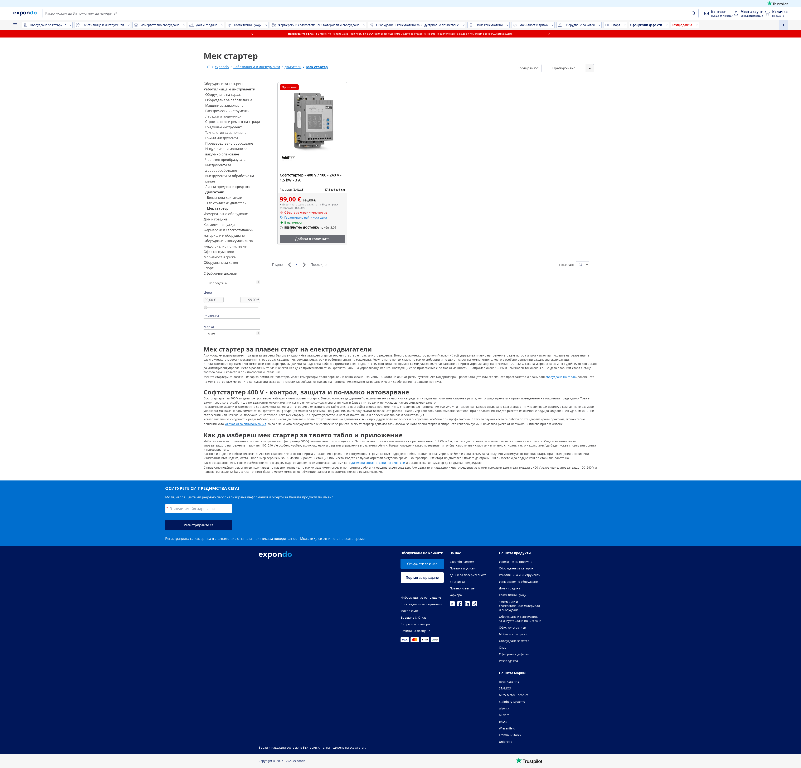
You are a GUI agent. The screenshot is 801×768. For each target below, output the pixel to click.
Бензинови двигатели (224, 197)
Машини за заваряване (224, 105)
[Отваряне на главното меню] (15, 25)
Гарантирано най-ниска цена (305, 217)
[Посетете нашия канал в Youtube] (452, 605)
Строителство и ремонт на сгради (232, 121)
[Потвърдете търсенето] (694, 13)
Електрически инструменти (227, 111)
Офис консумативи (219, 251)
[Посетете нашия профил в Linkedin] (467, 605)
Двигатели (214, 192)
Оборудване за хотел (221, 262)
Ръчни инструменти (221, 138)
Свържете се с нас (422, 564)
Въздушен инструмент (223, 127)
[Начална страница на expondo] (208, 67)
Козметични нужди (219, 224)
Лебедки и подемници (223, 116)
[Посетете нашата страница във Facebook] (459, 605)
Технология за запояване (225, 132)
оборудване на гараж (560, 377)
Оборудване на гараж (223, 94)
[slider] (205, 307)
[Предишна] (289, 265)
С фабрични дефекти (220, 273)
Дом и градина (216, 219)
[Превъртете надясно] (549, 33)
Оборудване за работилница (228, 100)
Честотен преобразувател (226, 159)
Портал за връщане (422, 577)
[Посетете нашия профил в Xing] (474, 605)
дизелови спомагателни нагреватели (378, 463)
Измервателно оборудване (226, 213)
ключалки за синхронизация (245, 424)
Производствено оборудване (229, 143)
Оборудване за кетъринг (224, 83)
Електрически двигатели (227, 203)
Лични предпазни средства (227, 186)
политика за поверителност (275, 538)
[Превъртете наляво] (252, 33)
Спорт (208, 268)
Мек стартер (217, 208)
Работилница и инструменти (230, 89)
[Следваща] (304, 265)
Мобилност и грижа (220, 257)
